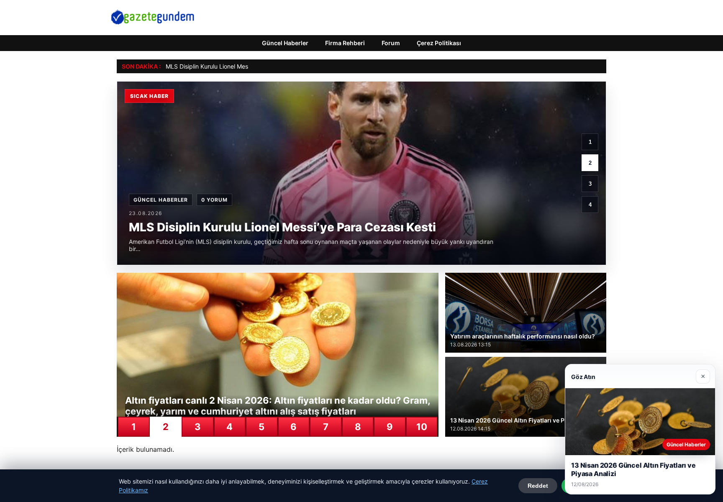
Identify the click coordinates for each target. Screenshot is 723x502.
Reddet (538, 485)
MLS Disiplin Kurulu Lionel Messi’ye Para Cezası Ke (234, 66)
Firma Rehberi (345, 42)
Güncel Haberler (285, 42)
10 (421, 426)
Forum (391, 42)
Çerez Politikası (439, 42)
